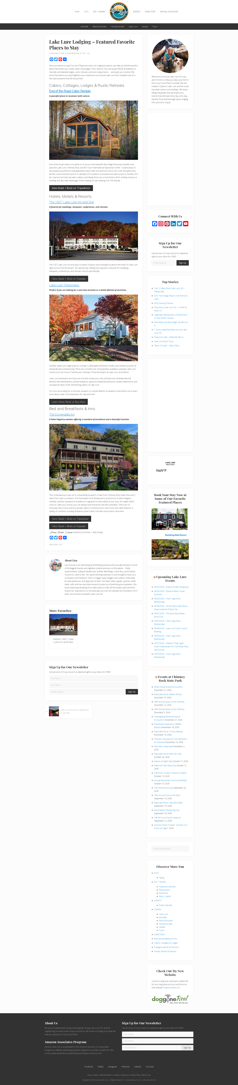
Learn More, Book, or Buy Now (68, 401)
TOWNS (157, 909)
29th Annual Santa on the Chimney (169, 701)
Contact (117, 1075)
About (96, 1075)
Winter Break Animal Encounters (168, 687)
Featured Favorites (167, 886)
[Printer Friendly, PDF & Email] (61, 532)
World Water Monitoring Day (166, 810)
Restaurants (164, 889)
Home (90, 1075)
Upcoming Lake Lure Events (171, 578)
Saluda (162, 927)
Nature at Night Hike (163, 761)
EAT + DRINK (160, 882)
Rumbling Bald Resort (176, 535)
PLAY (156, 873)
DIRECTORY (159, 934)
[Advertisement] (170, 161)
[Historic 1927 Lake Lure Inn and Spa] (63, 624)
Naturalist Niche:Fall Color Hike (167, 753)
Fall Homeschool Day (163, 787)
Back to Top (146, 1075)
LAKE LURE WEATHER (170, 468)
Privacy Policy (135, 1075)
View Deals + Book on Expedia (69, 278)
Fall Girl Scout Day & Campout (167, 817)
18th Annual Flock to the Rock (167, 795)
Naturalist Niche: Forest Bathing (168, 731)
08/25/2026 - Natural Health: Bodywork (171, 587)
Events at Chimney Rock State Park (171, 678)
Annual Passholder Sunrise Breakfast (170, 780)
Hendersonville (165, 923)
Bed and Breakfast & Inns (165, 938)
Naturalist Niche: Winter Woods (168, 694)
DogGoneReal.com (171, 987)
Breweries (163, 893)
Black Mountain (166, 920)
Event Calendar (165, 905)
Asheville (163, 917)
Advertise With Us (106, 1075)
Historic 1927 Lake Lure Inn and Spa (63, 640)
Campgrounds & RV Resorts (166, 947)
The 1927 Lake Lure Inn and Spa (71, 202)
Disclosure (125, 1075)
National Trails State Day (165, 765)
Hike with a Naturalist (163, 746)
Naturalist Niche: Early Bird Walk (168, 802)
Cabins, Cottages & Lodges (166, 943)
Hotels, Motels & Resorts (165, 951)
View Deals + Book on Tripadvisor (71, 188)
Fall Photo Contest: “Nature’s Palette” (170, 773)
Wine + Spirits (165, 896)
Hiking (161, 877)
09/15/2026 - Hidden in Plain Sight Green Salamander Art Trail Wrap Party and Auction (171, 646)
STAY (60, 544)
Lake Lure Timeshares (64, 285)
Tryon (161, 930)
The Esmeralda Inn (62, 414)
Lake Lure (163, 914)
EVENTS (157, 900)
